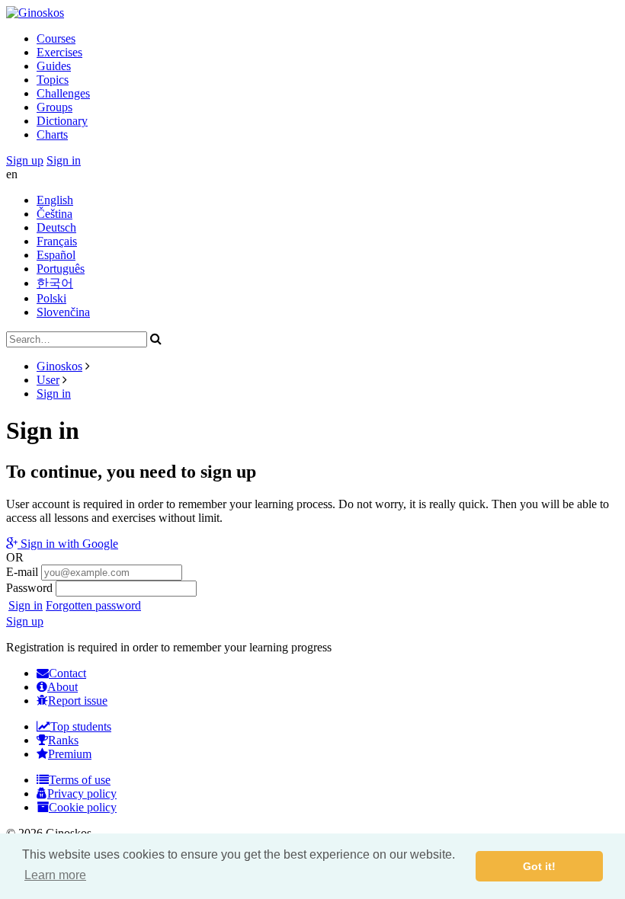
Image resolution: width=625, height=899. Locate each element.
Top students (80, 726)
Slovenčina (63, 312)
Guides (54, 65)
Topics (53, 79)
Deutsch (56, 227)
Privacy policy (82, 793)
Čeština (54, 213)
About (62, 686)
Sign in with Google (68, 543)
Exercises (59, 52)
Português (61, 268)
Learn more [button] (55, 875)
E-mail (22, 571)
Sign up (24, 160)
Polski (51, 298)
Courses (56, 38)
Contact (67, 673)
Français (57, 241)
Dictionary (62, 120)
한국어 (55, 283)
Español (56, 254)
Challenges (63, 93)
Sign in (63, 160)
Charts (52, 134)
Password (29, 587)
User (48, 379)
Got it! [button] (539, 866)
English (55, 200)
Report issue (77, 700)
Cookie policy (83, 807)
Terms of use (80, 779)
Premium (69, 753)
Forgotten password (93, 605)
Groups (54, 107)
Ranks (63, 740)
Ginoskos (59, 366)
